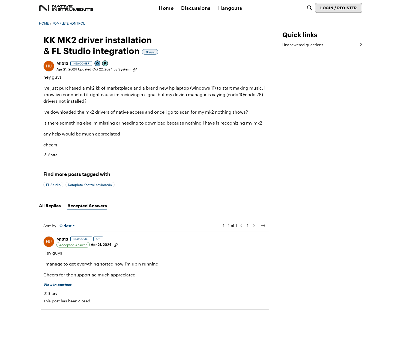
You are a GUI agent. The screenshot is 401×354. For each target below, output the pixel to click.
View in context (57, 284)
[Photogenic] (97, 63)
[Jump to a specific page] (262, 225)
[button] (48, 66)
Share (50, 155)
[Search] (310, 8)
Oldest (66, 226)
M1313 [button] (62, 63)
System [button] (124, 69)
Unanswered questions (322, 44)
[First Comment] (105, 63)
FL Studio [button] (53, 185)
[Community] (66, 8)
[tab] (50, 205)
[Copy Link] (134, 69)
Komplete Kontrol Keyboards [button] (90, 185)
